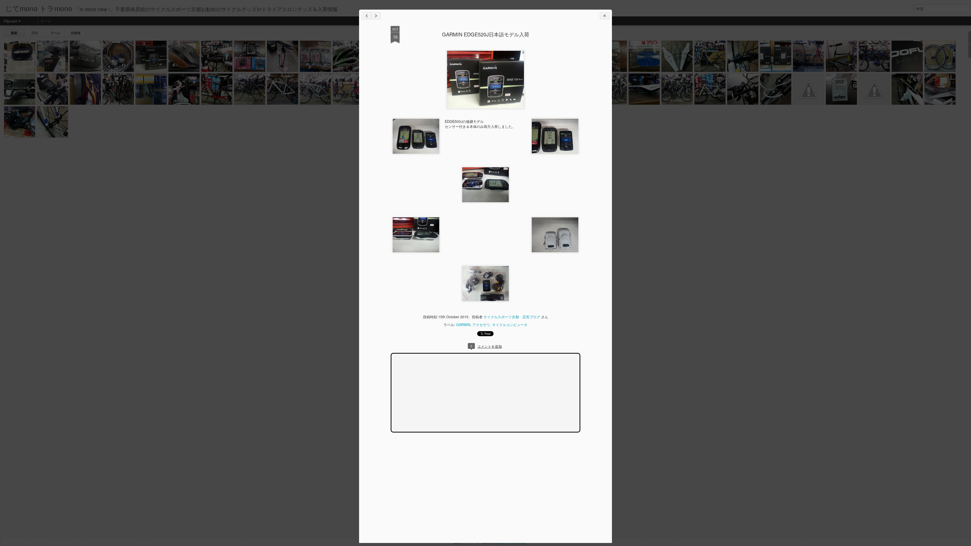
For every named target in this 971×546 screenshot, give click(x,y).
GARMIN (463, 324)
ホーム (45, 20)
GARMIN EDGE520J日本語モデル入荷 (485, 34)
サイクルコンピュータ (509, 324)
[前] (376, 15)
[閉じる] (604, 15)
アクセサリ (481, 324)
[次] (366, 15)
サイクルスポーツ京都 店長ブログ (511, 316)
